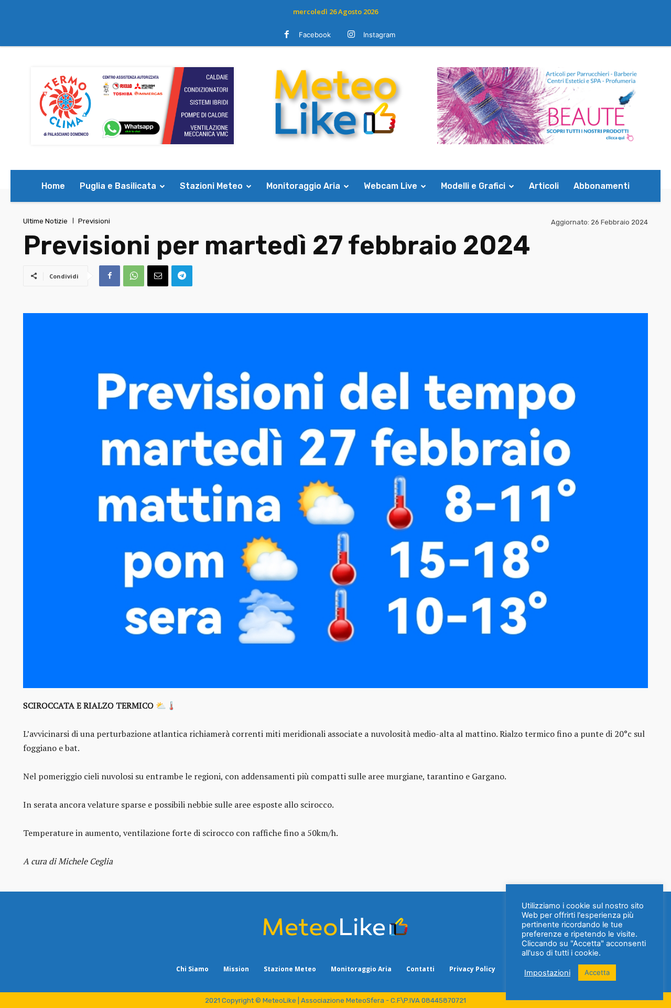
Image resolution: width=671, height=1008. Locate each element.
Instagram (379, 34)
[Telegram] (181, 275)
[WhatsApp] (133, 275)
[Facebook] (287, 35)
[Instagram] (351, 35)
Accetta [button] (597, 972)
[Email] (157, 275)
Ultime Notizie (45, 221)
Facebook (315, 34)
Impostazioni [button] (547, 973)
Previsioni (94, 221)
